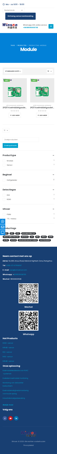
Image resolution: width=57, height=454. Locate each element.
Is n (32, 237)
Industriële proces (11, 237)
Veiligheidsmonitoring (28, 240)
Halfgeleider (12, 180)
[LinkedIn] (16, 418)
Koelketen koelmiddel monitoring (15, 378)
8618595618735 (20, 274)
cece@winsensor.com (18, 270)
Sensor (9, 165)
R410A (6, 240)
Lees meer (15, 115)
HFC (11, 233)
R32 (8, 195)
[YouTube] (10, 418)
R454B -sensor (8, 348)
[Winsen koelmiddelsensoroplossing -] (10, 26)
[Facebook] (5, 418)
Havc (6, 233)
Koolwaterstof (28, 233)
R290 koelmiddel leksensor (42, 105)
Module (10, 160)
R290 (9, 199)
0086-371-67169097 (14, 265)
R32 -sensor (7, 352)
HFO (17, 233)
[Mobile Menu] (51, 26)
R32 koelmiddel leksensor (14, 105)
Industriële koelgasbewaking (14, 398)
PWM (9, 214)
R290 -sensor (8, 343)
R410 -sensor (8, 357)
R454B (13, 240)
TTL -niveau (11, 218)
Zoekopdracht (10, 145)
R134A (44, 237)
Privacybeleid (28, 445)
